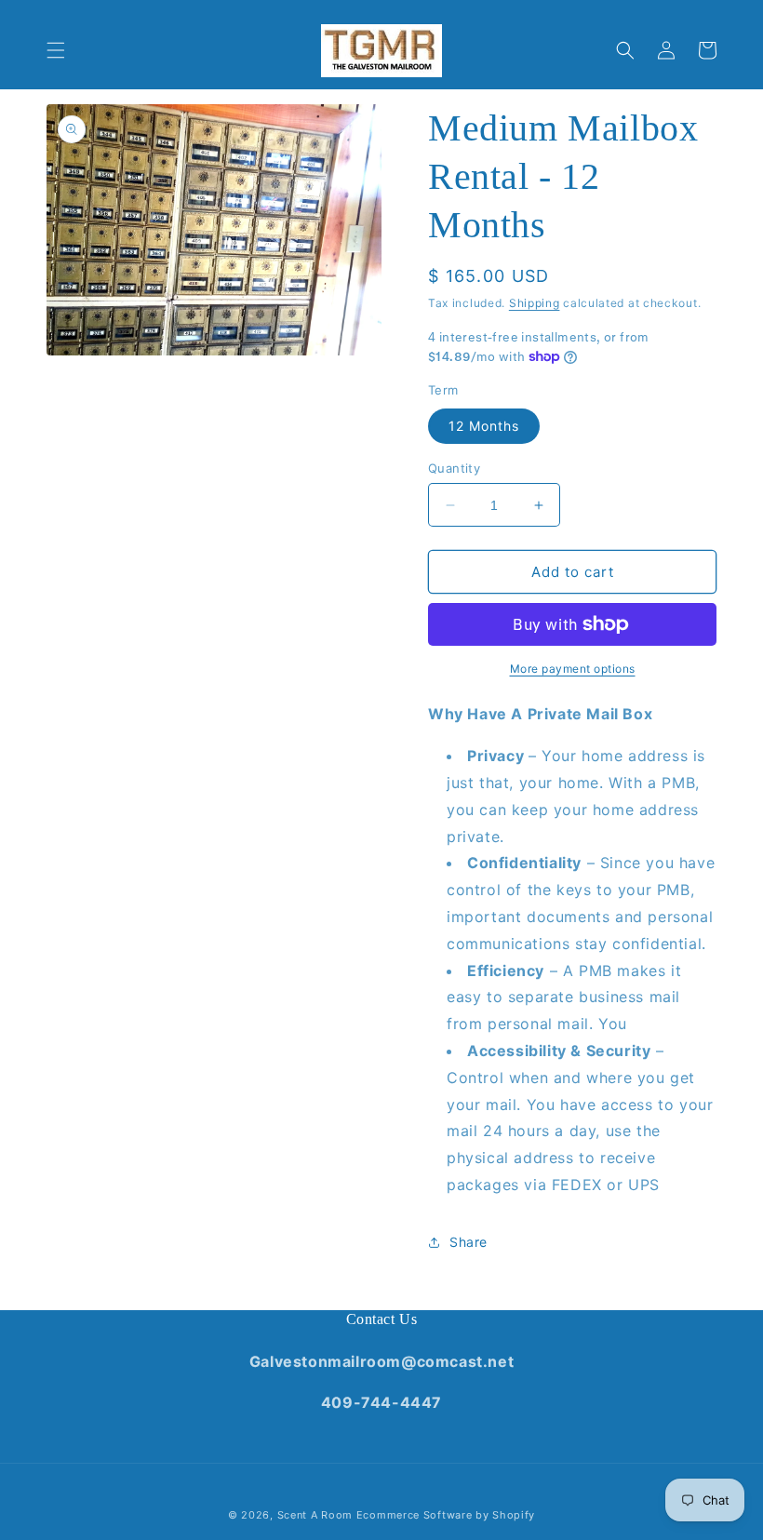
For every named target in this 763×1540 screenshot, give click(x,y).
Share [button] (468, 1242)
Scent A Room (316, 1514)
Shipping (534, 303)
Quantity (454, 468)
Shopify (513, 1514)
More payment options (573, 669)
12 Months (483, 426)
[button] (55, 50)
